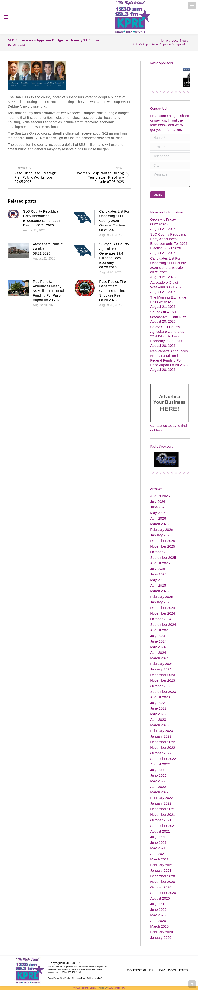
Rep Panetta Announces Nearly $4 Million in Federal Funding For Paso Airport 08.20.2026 (48, 291)
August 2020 (160, 898)
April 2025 (158, 585)
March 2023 (159, 725)
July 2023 (157, 703)
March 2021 (159, 859)
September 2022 (163, 759)
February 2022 (161, 798)
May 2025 (158, 580)
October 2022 (160, 753)
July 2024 (157, 636)
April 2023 (158, 720)
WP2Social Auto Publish (84, 988)
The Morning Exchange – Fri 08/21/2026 (169, 300)
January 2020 (160, 938)
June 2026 (158, 507)
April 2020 (158, 921)
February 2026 (161, 530)
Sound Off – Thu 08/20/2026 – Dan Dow (168, 314)
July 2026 (157, 502)
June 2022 (158, 775)
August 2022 (160, 764)
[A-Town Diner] (170, 82)
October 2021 (160, 820)
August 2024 (160, 630)
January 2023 (160, 736)
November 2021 (162, 815)
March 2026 (159, 524)
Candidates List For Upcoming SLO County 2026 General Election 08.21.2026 (114, 220)
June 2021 (158, 842)
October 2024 (160, 619)
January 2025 (160, 602)
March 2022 (159, 792)
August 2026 (160, 496)
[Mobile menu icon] (192, 5)
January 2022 (160, 803)
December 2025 (162, 541)
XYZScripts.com (117, 988)
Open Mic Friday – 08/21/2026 (164, 222)
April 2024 (158, 652)
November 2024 (162, 613)
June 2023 (158, 708)
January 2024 (160, 669)
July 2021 (157, 837)
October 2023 (160, 686)
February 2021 (161, 865)
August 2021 (160, 831)
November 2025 (162, 546)
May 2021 (158, 848)
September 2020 (163, 893)
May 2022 (158, 781)
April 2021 (158, 854)
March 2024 (159, 658)
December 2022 (162, 742)
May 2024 (158, 647)
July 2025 (157, 569)
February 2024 (161, 664)
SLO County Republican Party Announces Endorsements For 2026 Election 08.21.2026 (41, 218)
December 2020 (162, 876)
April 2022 (158, 787)
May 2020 (158, 915)
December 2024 (162, 608)
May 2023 (158, 714)
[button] (153, 92)
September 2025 (163, 557)
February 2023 (161, 731)
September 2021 (163, 826)
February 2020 (161, 932)
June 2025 (158, 574)
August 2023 (160, 697)
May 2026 (158, 513)
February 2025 (161, 597)
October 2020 (160, 887)
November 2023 (162, 680)
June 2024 (158, 641)
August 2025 (160, 563)
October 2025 (160, 552)
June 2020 (158, 910)
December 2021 (162, 809)
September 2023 (163, 692)
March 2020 (159, 926)
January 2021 (160, 870)
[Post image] (13, 214)
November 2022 (162, 747)
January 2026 (160, 535)
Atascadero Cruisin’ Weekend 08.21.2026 (48, 248)
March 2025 (159, 591)
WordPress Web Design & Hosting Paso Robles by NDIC (75, 978)
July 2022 (157, 770)
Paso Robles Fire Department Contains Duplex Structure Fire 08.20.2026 (112, 291)
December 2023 (162, 675)
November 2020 (162, 882)
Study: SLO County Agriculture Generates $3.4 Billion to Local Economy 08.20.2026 (114, 255)
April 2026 (158, 518)
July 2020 (157, 904)
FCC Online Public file (84, 969)
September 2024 (163, 625)
